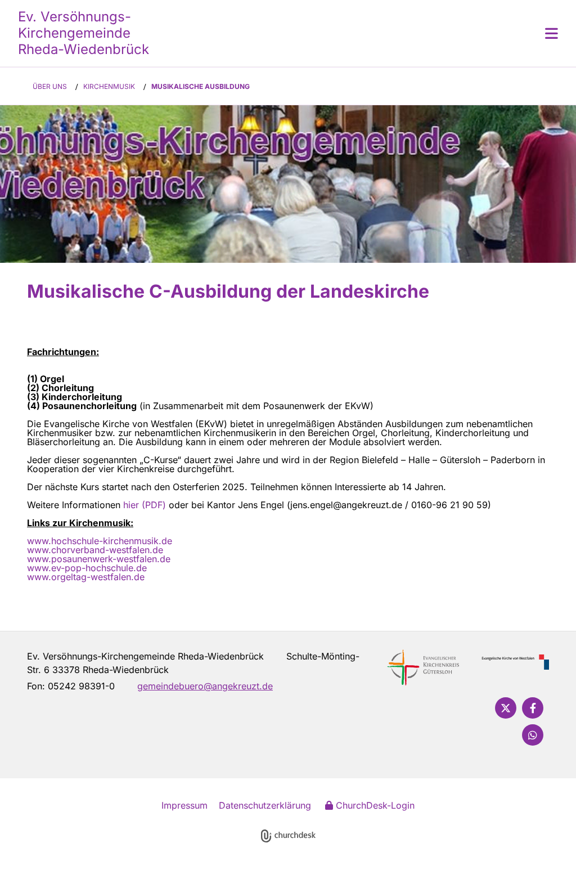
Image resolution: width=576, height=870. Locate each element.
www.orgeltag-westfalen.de (86, 576)
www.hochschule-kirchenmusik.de (99, 540)
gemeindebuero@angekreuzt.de (205, 686)
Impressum (184, 805)
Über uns (50, 86)
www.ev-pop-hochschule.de (87, 567)
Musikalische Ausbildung (200, 86)
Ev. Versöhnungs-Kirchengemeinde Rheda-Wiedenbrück (83, 32)
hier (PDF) (144, 504)
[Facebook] (532, 707)
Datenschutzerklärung (265, 805)
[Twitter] (505, 707)
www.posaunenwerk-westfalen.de (98, 558)
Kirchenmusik (109, 86)
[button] (355, 33)
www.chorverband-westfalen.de (95, 549)
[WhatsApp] (532, 735)
